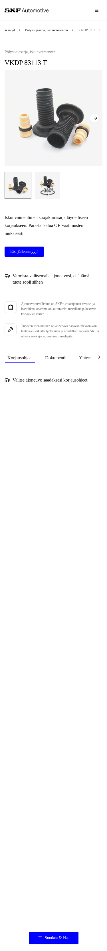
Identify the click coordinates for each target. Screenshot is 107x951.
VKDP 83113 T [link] (89, 30)
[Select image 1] (18, 185)
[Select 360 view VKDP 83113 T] (47, 185)
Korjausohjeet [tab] (20, 357)
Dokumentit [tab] (55, 357)
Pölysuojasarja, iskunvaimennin (46, 30)
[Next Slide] (94, 118)
